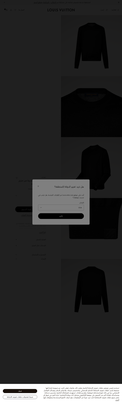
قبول (20, 391)
